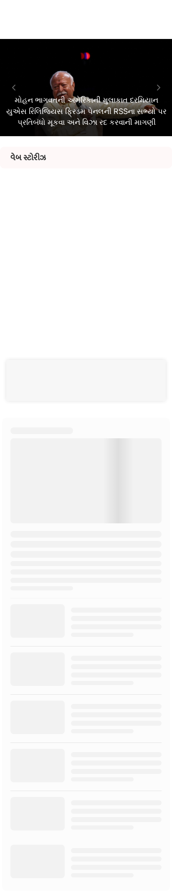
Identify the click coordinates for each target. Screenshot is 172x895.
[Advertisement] (86, 254)
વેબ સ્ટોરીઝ (28, 157)
